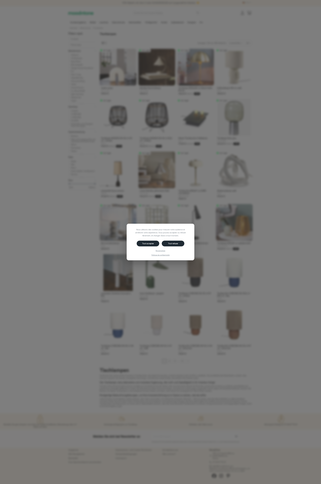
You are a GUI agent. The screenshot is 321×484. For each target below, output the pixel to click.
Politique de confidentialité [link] (160, 255)
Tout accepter (148, 243)
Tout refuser (173, 243)
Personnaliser (160, 251)
